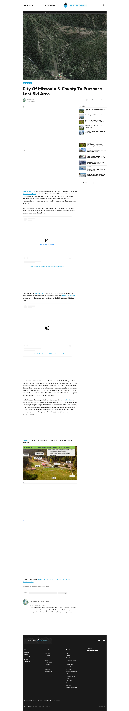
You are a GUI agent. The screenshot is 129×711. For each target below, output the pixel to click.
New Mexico (48, 671)
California (47, 665)
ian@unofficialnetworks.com (38, 605)
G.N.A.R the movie (74, 12)
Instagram (40, 586)
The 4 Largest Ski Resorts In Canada (95, 115)
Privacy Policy (56, 700)
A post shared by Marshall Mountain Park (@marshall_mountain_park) (47, 266)
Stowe (68, 683)
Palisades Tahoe (70, 676)
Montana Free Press (29, 194)
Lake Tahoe (50, 667)
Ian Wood (31, 99)
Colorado (47, 653)
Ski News (89, 143)
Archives (81, 181)
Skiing (44, 12)
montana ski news (52, 593)
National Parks (64, 12)
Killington (68, 669)
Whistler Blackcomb (71, 687)
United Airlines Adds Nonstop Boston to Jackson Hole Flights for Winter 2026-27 (96, 169)
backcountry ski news (35, 593)
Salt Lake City (50, 662)
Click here (26, 440)
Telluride (49, 658)
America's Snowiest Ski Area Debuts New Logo (95, 131)
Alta (67, 653)
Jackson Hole (69, 667)
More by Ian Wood (67, 612)
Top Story (46, 586)
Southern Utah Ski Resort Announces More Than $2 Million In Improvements (96, 151)
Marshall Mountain (29, 191)
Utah (46, 660)
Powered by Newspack (44, 706)
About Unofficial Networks (30, 700)
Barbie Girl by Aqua (68, 296)
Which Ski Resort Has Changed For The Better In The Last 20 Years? (96, 174)
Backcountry (27, 83)
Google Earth (42, 579)
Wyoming (47, 674)
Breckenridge (69, 665)
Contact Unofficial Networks (44, 700)
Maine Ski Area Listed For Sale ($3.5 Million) (95, 110)
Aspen (48, 655)
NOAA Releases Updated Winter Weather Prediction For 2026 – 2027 (96, 156)
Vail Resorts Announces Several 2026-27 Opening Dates (95, 162)
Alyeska (68, 655)
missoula (44, 593)
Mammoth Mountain (71, 671)
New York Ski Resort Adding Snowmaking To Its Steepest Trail (94, 121)
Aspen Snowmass (71, 660)
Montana (47, 669)
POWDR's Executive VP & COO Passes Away (93, 126)
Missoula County (28, 582)
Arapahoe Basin (70, 658)
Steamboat (69, 681)
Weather (50, 12)
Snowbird (68, 678)
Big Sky (68, 662)
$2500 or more (40, 293)
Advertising (83, 12)
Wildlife (56, 12)
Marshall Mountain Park (63, 579)
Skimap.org (50, 579)
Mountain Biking (62, 593)
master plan (68, 400)
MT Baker (68, 674)
